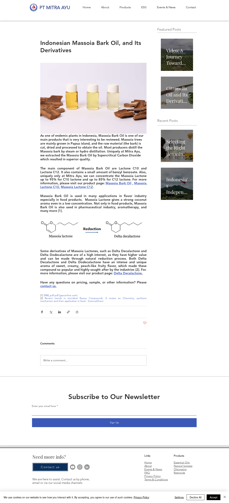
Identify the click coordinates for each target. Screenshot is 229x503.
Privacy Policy (141, 497)
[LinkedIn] (87, 467)
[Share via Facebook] (42, 312)
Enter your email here (44, 406)
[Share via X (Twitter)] (50, 312)
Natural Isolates (183, 466)
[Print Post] (77, 312)
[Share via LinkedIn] (59, 312)
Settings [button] (179, 497)
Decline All (195, 497)
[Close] (225, 497)
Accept (213, 497)
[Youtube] (72, 467)
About (148, 466)
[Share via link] (68, 312)
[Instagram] (79, 467)
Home (148, 462)
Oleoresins (180, 469)
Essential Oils (182, 462)
